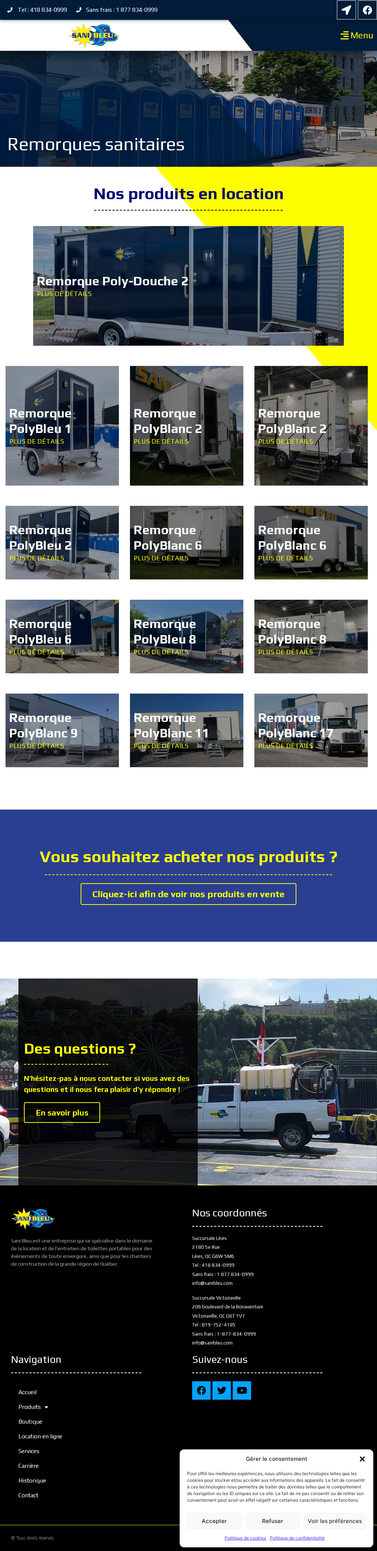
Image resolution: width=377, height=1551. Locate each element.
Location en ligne (40, 1436)
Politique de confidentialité (297, 1538)
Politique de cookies (245, 1538)
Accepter (214, 1520)
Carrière (28, 1465)
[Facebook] (367, 10)
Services (28, 1451)
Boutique (30, 1421)
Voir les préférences (335, 1520)
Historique (32, 1480)
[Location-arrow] (346, 10)
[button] (362, 1459)
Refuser (272, 1520)
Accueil (27, 1392)
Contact (28, 1495)
